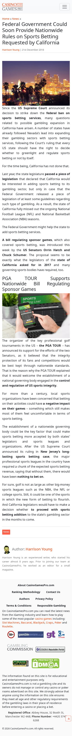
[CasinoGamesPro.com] (12, 6)
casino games (43, 618)
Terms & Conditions (18, 605)
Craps (49, 622)
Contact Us (53, 592)
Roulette (7, 626)
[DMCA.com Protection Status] (45, 662)
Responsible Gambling (51, 605)
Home (5, 18)
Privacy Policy (44, 599)
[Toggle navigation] (64, 6)
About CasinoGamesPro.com (36, 585)
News (15, 18)
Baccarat (26, 622)
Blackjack (38, 622)
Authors (24, 599)
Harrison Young (10, 49)
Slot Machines (11, 622)
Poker (58, 622)
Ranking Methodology (26, 592)
